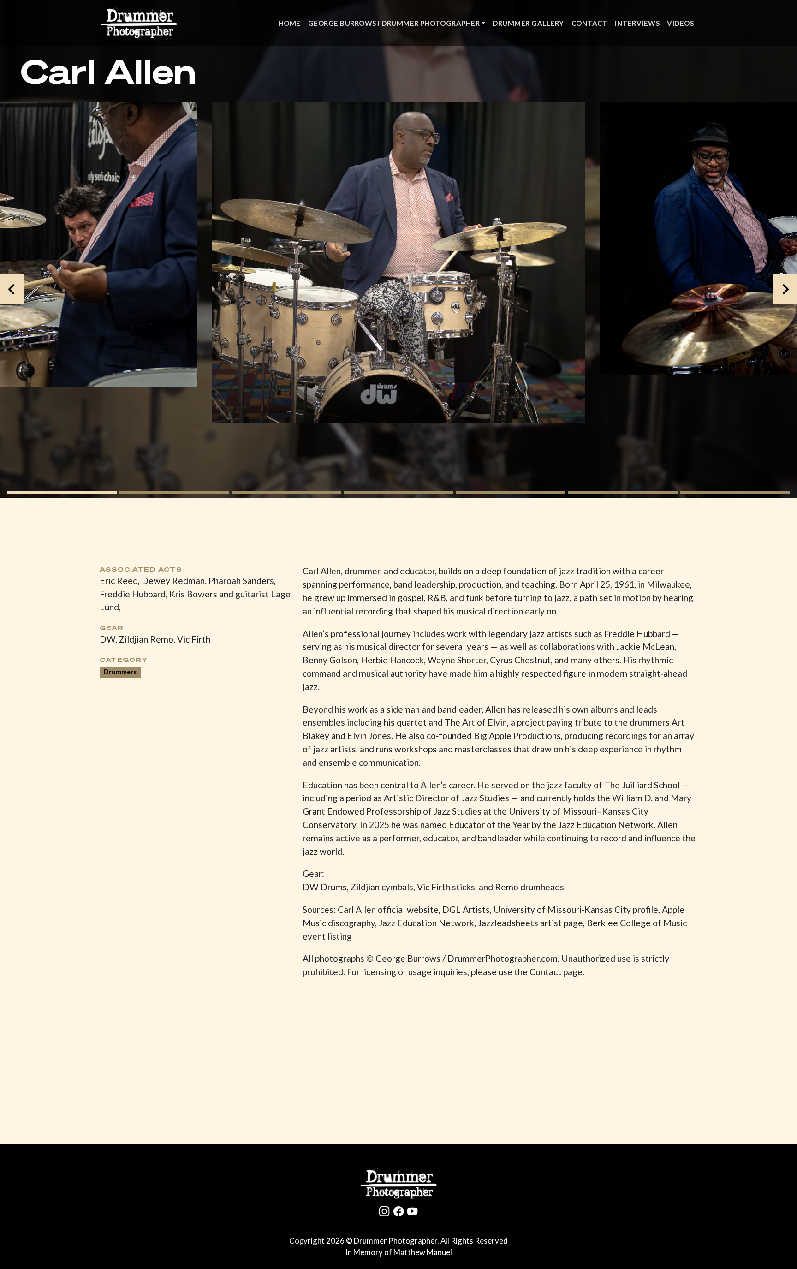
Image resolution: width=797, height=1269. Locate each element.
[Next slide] (785, 289)
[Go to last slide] (12, 289)
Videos (680, 23)
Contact (589, 23)
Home (290, 23)
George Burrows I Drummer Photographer (394, 23)
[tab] (62, 492)
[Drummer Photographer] (398, 1184)
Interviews (637, 23)
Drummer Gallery (528, 23)
